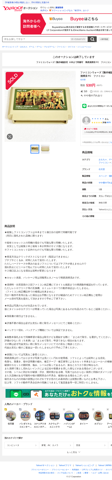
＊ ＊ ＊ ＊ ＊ (98, 119)
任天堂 (83, 80)
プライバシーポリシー (40, 470)
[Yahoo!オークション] (20, 7)
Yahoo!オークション (45, 465)
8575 (109, 122)
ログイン (44, 10)
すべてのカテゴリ (78, 39)
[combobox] (36, 39)
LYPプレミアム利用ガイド (92, 470)
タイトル (71, 47)
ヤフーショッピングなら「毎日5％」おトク (70, 10)
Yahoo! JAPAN (104, 465)
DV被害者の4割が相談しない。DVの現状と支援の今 (27, 2)
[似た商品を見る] (10, 137)
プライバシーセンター (60, 470)
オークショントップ (10, 47)
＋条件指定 (104, 39)
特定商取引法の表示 (46, 473)
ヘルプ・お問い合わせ (100, 473)
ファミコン (61, 47)
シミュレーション (84, 47)
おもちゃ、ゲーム (27, 47)
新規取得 (59, 7)
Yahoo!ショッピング (84, 465)
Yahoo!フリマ (65, 465)
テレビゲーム (49, 47)
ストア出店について (65, 473)
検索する (92, 39)
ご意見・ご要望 (82, 473)
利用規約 (75, 470)
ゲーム (39, 47)
